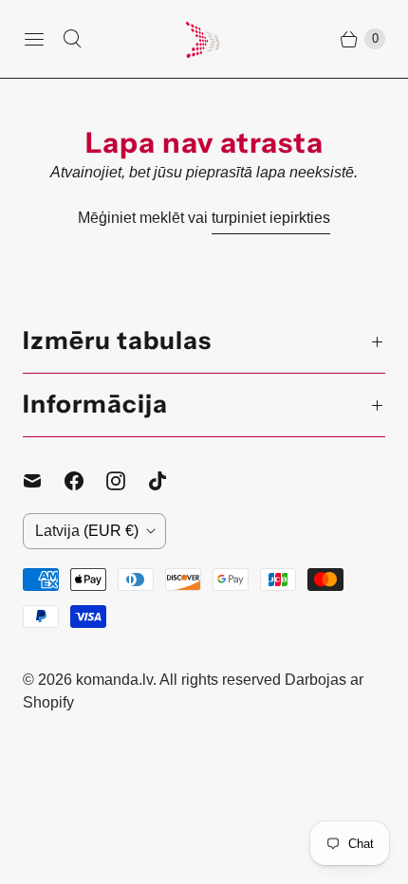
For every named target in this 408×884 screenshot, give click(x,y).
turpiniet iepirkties (271, 218)
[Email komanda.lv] (44, 481)
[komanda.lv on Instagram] (127, 481)
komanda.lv (114, 680)
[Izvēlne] (34, 39)
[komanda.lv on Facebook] (85, 481)
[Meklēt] (72, 39)
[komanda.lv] (204, 38)
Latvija (87, 531)
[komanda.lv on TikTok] (169, 481)
